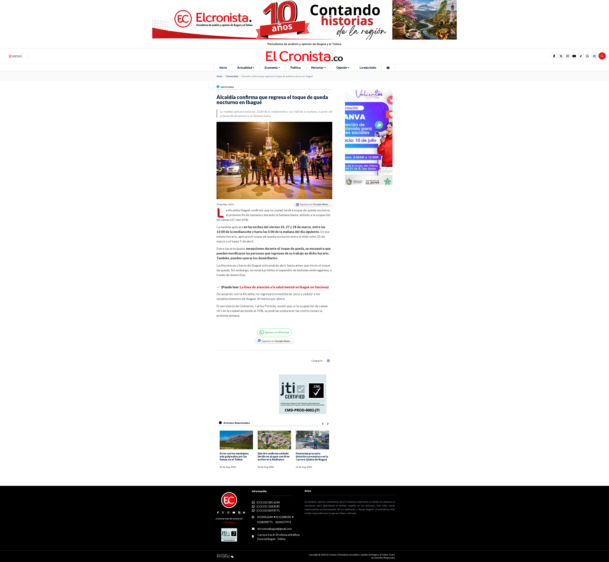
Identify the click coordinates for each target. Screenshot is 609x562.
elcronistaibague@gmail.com (274, 528)
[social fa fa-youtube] (574, 56)
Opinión (341, 67)
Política (296, 67)
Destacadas (232, 76)
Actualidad (244, 67)
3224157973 (283, 522)
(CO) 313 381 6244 (268, 502)
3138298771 (265, 522)
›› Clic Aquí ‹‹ (229, 522)
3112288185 (283, 517)
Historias (317, 67)
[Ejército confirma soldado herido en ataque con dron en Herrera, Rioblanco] (236, 440)
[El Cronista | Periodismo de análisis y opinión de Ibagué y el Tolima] (304, 55)
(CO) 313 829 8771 (268, 510)
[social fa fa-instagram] (568, 56)
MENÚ (17, 56)
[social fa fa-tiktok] (581, 56)
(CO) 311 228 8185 (268, 506)
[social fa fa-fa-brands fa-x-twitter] (561, 56)
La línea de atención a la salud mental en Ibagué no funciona (283, 287)
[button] (588, 56)
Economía (271, 67)
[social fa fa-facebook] (554, 56)
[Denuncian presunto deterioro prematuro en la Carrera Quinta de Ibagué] (274, 440)
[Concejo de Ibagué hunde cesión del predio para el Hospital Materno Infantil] (312, 440)
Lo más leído (368, 67)
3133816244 (265, 517)
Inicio (223, 67)
